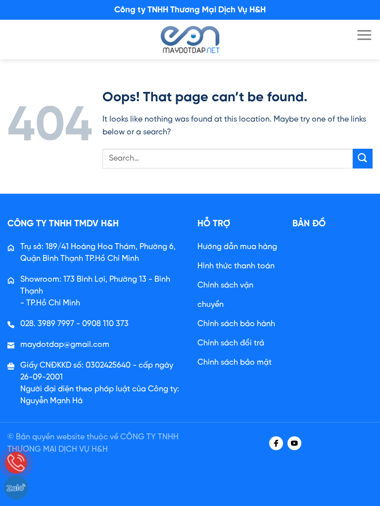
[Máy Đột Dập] (190, 39)
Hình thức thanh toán (236, 266)
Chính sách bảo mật (234, 362)
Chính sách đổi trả (230, 343)
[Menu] (364, 35)
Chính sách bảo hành (236, 324)
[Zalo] (16, 487)
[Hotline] (16, 463)
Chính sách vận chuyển (225, 295)
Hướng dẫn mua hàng (237, 247)
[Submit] (363, 158)
